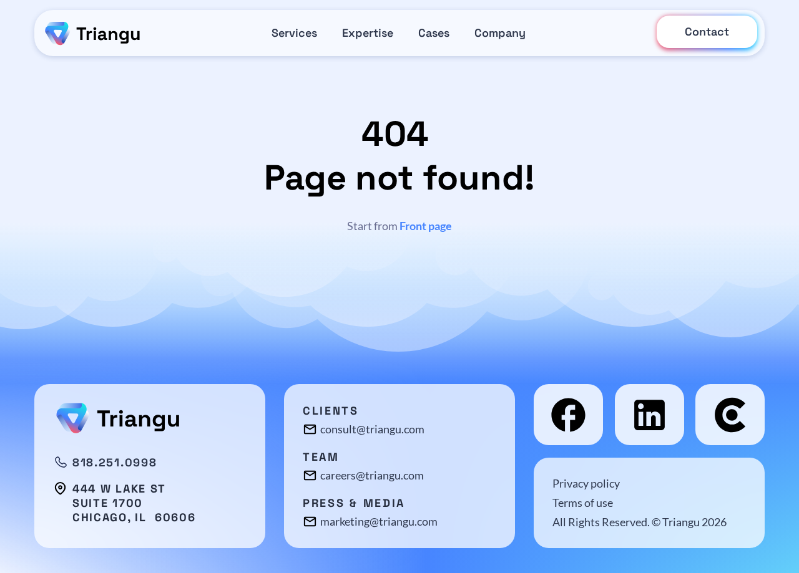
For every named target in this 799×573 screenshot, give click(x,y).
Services (294, 33)
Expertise (367, 33)
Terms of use (582, 502)
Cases (433, 33)
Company (500, 33)
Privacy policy (586, 483)
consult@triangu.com (372, 429)
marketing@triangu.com (379, 521)
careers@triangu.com (372, 475)
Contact (707, 31)
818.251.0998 (114, 462)
